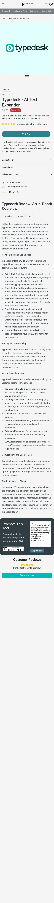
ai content (8, 216)
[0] (50, 4)
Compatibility (8, 160)
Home (4, 19)
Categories (34, 11)
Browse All (6, 11)
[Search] (46, 4)
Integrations (7, 167)
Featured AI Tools (20, 11)
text (30, 216)
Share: (4, 192)
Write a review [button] (27, 575)
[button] (9, 124)
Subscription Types (10, 174)
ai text (20, 216)
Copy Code (37, 550)
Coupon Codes (47, 11)
